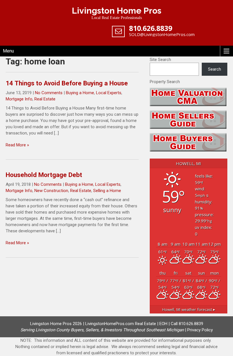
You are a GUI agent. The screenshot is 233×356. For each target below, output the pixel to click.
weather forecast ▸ (188, 309)
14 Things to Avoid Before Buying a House (67, 83)
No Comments (49, 92)
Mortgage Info (19, 99)
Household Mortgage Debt (44, 174)
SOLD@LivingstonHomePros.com (162, 34)
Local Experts (108, 92)
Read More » (17, 145)
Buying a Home (80, 92)
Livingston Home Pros (116, 11)
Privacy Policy (200, 329)
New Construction (51, 190)
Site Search (160, 59)
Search (214, 69)
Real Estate (44, 99)
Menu (8, 51)
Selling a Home (107, 190)
